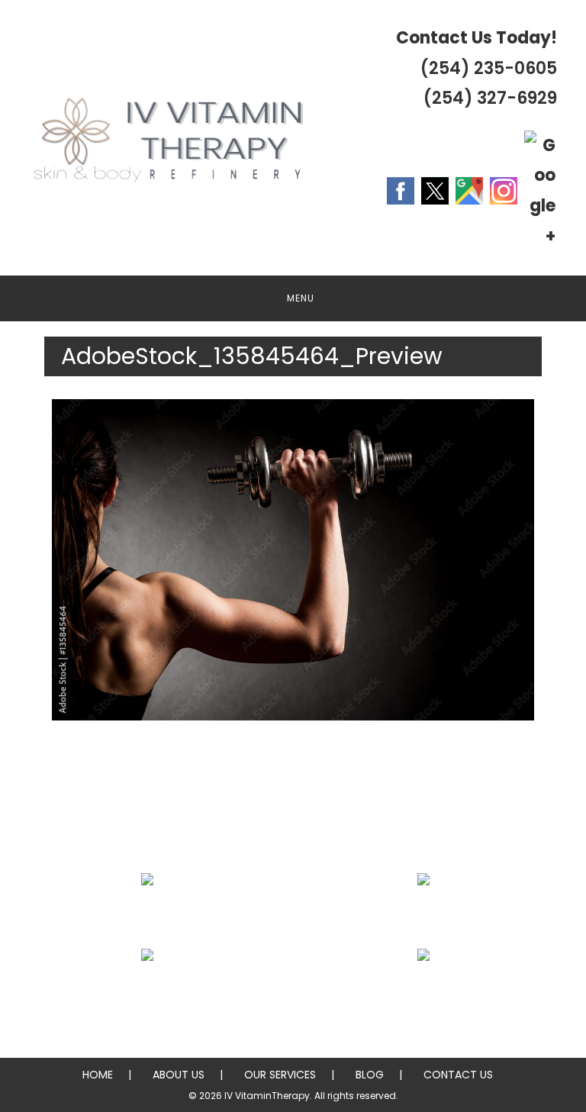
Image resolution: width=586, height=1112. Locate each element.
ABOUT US (178, 1074)
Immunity (147, 991)
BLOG (370, 1074)
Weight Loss (424, 916)
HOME (97, 1074)
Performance (424, 991)
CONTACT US (458, 1074)
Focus (147, 916)
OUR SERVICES (280, 1074)
